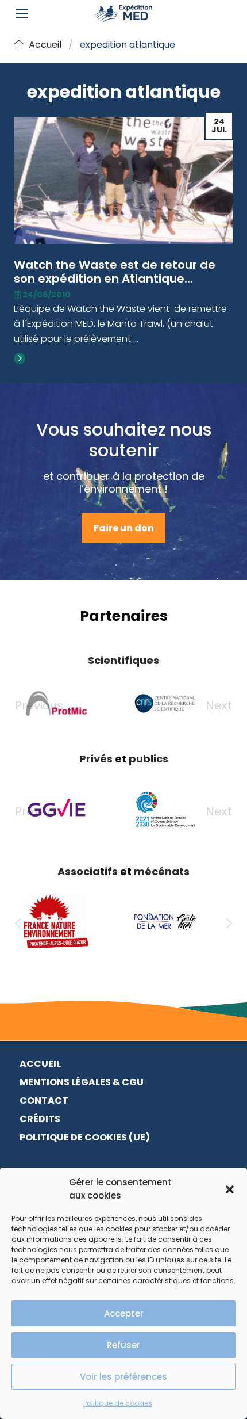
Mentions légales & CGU (82, 1082)
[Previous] (18, 923)
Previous (39, 705)
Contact (44, 1100)
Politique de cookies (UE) (85, 1137)
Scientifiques (123, 660)
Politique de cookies (117, 1403)
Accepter (124, 1313)
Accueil (45, 44)
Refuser (123, 1345)
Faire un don (124, 528)
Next (219, 705)
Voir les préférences (123, 1377)
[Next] (229, 923)
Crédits (40, 1119)
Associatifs (87, 871)
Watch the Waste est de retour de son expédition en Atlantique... (114, 272)
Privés (96, 759)
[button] (230, 1189)
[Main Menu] (22, 13)
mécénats (162, 871)
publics (148, 759)
